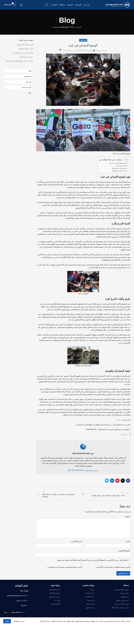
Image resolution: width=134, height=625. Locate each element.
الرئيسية (78, 27)
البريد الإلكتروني (76, 541)
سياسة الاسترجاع (54, 597)
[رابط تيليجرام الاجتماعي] (107, 480)
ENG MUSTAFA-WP (84, 50)
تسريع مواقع (125, 597)
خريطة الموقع (90, 607)
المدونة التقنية (90, 604)
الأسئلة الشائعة (55, 604)
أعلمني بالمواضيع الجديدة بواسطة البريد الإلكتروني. (64, 567)
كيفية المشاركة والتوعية (119, 171)
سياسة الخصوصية (54, 589)
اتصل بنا (57, 600)
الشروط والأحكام (54, 593)
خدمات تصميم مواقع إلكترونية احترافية (19, 61)
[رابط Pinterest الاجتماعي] (117, 480)
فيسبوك (23, 605)
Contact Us (90, 600)
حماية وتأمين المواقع (122, 600)
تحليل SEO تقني (89, 597)
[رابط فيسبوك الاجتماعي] (128, 480)
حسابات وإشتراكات (26, 57)
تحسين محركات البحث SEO (120, 607)
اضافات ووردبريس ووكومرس (22, 53)
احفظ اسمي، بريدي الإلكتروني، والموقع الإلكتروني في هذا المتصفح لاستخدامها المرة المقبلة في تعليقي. (92, 560)
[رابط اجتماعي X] (123, 480)
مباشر (18, 600)
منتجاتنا (92, 589)
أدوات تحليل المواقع (26, 49)
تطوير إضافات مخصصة (122, 604)
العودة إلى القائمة (83, 494)
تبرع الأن (120, 420)
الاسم (127, 541)
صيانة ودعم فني (124, 593)
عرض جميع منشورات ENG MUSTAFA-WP (83, 470)
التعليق (127, 516)
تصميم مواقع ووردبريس (121, 589)
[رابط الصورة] (15, 612)
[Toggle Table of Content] (125, 160)
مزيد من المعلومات (19, 621)
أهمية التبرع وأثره (121, 165)
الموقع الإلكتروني (124, 551)
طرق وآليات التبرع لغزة (119, 168)
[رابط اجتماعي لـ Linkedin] (112, 480)
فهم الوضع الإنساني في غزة (117, 163)
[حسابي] (21, 5)
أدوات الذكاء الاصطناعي (24, 45)
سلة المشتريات (89, 593)
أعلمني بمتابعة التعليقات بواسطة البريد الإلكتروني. (113, 567)
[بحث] (46, 5)
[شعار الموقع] (117, 5)
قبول (7, 621)
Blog (72, 27)
